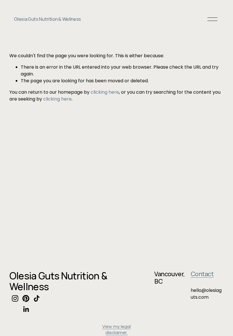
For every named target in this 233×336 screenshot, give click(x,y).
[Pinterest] (25, 298)
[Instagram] (15, 298)
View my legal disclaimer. (116, 330)
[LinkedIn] (25, 309)
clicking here (105, 92)
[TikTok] (36, 298)
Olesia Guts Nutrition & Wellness (47, 19)
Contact (202, 274)
